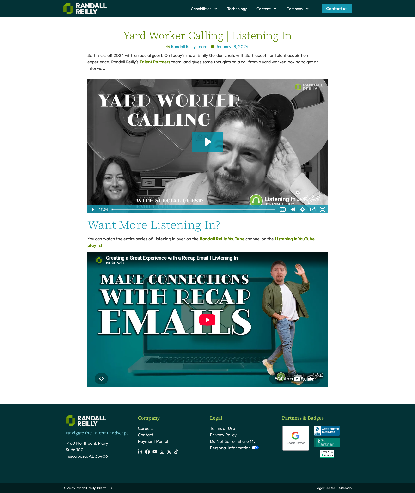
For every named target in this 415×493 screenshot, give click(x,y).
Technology (237, 8)
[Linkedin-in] (140, 451)
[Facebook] (147, 451)
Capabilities (201, 8)
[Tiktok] (176, 451)
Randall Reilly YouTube (222, 239)
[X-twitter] (169, 451)
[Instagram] (161, 451)
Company (295, 8)
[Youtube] (154, 451)
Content (263, 8)
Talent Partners (155, 62)
